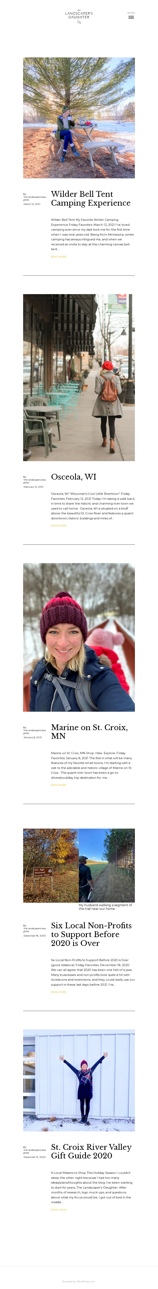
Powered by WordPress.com (78, 1281)
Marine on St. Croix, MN (89, 732)
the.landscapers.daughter (34, 198)
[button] (51, 870)
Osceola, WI (73, 477)
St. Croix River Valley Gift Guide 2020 (91, 1152)
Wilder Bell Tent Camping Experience (91, 199)
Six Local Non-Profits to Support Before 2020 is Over (91, 934)
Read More (58, 256)
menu (131, 13)
